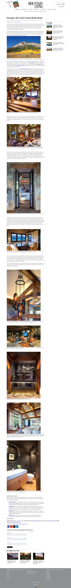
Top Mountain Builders (30, 572)
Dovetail (21, 348)
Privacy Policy (35, 584)
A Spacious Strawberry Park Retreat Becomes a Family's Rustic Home (58, 49)
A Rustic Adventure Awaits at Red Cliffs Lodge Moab (11, 561)
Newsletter (41, 11)
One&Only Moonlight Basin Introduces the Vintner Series (25, 561)
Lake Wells (22, 321)
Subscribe (25, 11)
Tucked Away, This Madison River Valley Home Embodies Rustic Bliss (58, 26)
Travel (24, 9)
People (37, 9)
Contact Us (44, 11)
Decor (30, 9)
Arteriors (42, 347)
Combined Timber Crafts (16, 522)
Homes (17, 9)
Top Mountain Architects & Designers (32, 571)
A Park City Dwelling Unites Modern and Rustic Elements (59, 43)
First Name (9, 537)
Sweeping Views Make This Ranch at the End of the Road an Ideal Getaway (38, 562)
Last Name (9, 542)
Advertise (29, 11)
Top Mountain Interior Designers (31, 573)
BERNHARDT (11, 515)
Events (43, 9)
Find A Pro (52, 9)
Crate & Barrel (31, 347)
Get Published (37, 11)
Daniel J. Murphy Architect (18, 520)
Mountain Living (35, 4)
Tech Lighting (9, 399)
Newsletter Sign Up (60, 4)
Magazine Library (33, 11)
